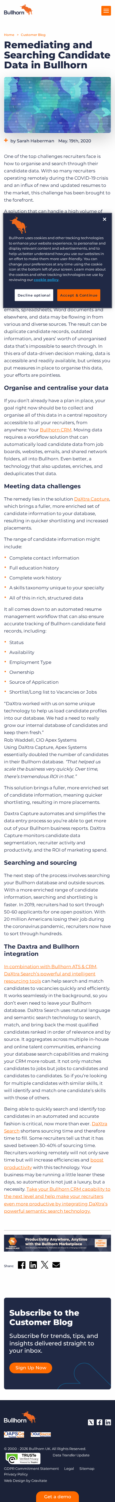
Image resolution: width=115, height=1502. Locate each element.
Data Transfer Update (71, 1455)
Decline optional (34, 295)
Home (9, 35)
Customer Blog (33, 35)
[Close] (104, 219)
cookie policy (46, 280)
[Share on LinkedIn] (33, 1266)
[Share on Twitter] (44, 1266)
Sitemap (86, 1468)
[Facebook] (99, 1422)
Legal (69, 1468)
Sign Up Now (31, 1367)
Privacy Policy (16, 1474)
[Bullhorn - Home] (20, 1418)
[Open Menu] (106, 11)
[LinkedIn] (108, 1422)
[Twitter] (91, 1422)
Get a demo (57, 1496)
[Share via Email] (56, 1266)
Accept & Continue (78, 295)
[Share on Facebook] (21, 1266)
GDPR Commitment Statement (31, 1468)
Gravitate (39, 1480)
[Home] (18, 13)
